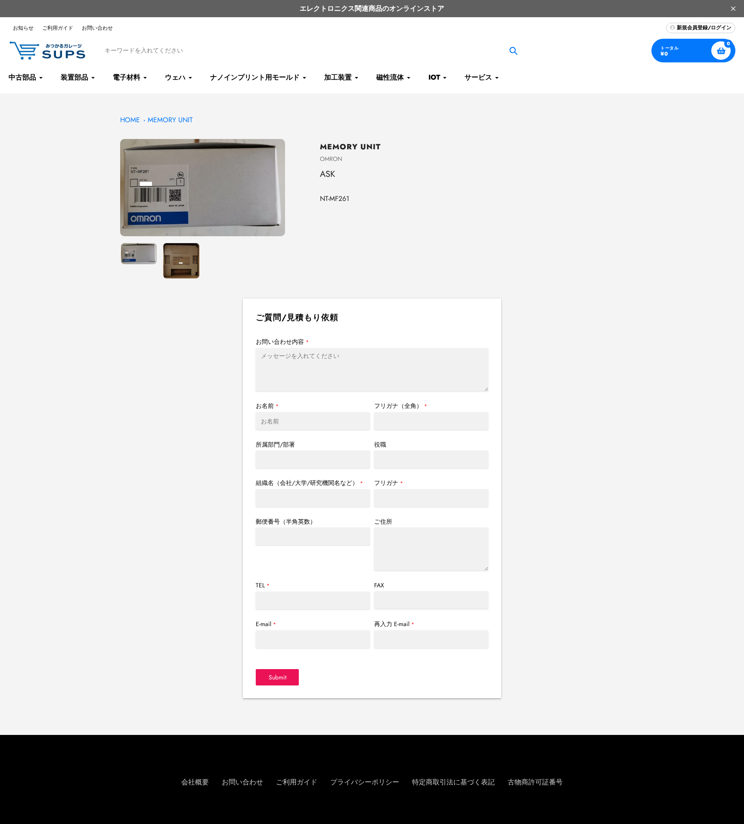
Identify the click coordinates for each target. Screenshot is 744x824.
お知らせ (23, 28)
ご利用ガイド (57, 28)
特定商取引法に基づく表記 (453, 782)
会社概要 (195, 782)
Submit (277, 677)
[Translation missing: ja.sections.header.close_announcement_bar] (733, 8)
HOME (130, 120)
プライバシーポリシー (364, 782)
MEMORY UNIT (170, 120)
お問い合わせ (97, 28)
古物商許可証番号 (535, 782)
